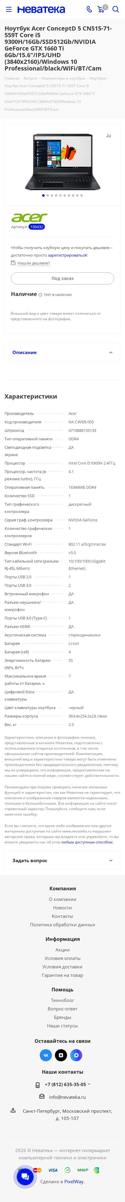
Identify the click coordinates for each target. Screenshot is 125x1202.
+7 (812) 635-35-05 (65, 1084)
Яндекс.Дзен (61, 1055)
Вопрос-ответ (62, 1009)
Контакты (62, 916)
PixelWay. (74, 1181)
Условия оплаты (63, 958)
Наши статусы (62, 1026)
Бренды (62, 1017)
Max (76, 1055)
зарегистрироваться (67, 255)
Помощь (62, 989)
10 (81, 195)
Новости (62, 908)
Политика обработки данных (62, 924)
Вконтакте (46, 1055)
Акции (63, 950)
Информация (63, 939)
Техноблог (62, 1000)
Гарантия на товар (62, 975)
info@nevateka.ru (67, 1097)
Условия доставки (62, 967)
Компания (62, 888)
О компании (62, 899)
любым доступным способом (87, 842)
